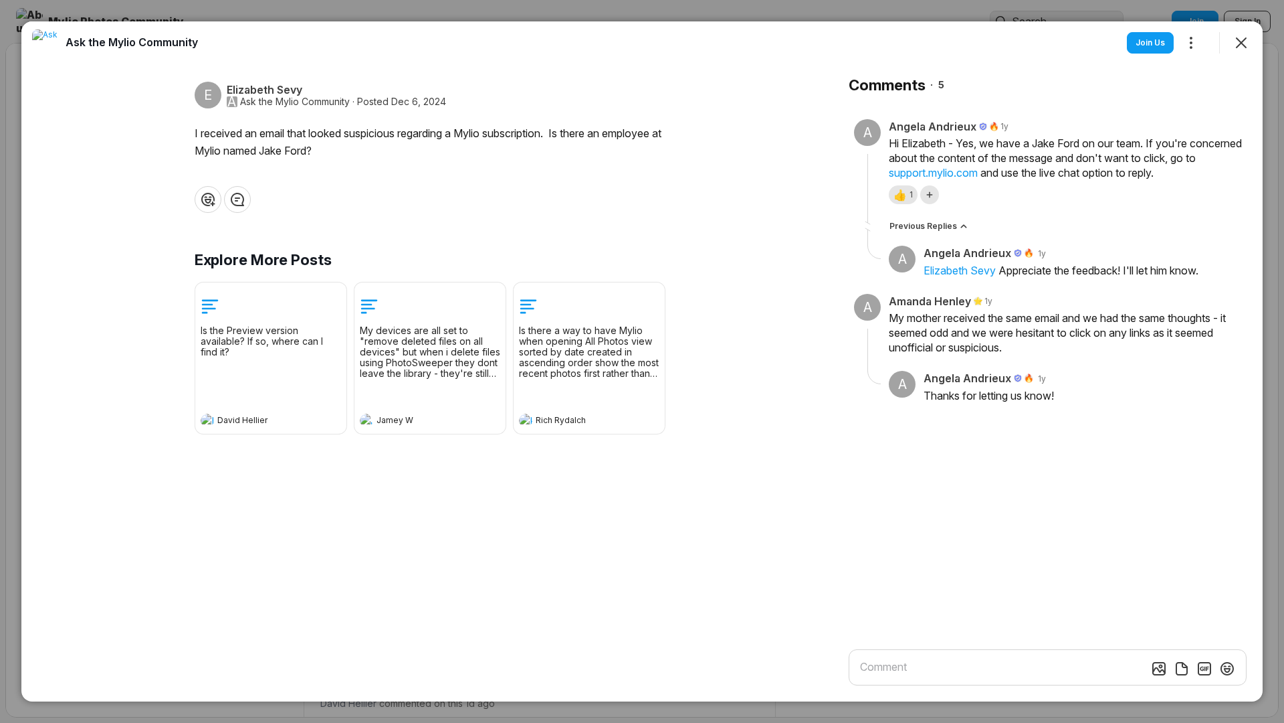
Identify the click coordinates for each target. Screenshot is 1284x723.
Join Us (1150, 42)
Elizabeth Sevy (960, 270)
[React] (208, 199)
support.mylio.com (933, 172)
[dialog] (642, 361)
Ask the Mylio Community (295, 101)
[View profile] (207, 420)
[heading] (257, 421)
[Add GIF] (1204, 668)
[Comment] (237, 199)
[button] (903, 194)
